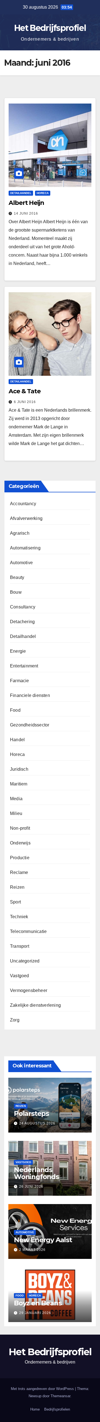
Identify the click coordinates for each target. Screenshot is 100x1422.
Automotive (21, 562)
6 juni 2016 (25, 402)
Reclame (19, 872)
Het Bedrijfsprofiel (50, 28)
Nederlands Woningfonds (36, 1173)
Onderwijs (20, 843)
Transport (19, 946)
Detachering (22, 621)
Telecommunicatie (28, 931)
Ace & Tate (25, 391)
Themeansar (60, 1396)
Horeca (43, 193)
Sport (15, 902)
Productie (19, 857)
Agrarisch (19, 533)
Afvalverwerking (26, 518)
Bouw (16, 592)
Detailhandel (20, 193)
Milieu (16, 813)
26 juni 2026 (31, 1186)
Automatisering (25, 548)
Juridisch (19, 769)
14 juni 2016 (26, 213)
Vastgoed (19, 975)
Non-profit (20, 828)
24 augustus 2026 (37, 1123)
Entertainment (24, 666)
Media (16, 798)
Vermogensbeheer (28, 990)
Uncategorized (25, 961)
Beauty (17, 577)
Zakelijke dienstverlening (35, 1005)
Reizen (17, 887)
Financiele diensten (30, 695)
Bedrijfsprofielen (57, 1409)
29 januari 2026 (35, 1313)
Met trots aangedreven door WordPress (43, 1389)
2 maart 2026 (32, 1250)
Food (15, 710)
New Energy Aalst (43, 1240)
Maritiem (19, 784)
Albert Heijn (26, 203)
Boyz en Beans (37, 1303)
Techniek (19, 916)
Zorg (14, 1020)
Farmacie (19, 680)
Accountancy (23, 503)
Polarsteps (31, 1113)
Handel (17, 739)
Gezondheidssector (29, 725)
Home (35, 1409)
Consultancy (22, 607)
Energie (18, 651)
